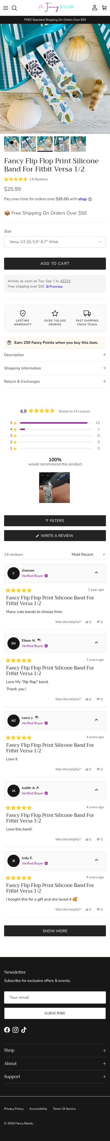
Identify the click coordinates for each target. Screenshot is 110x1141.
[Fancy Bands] (55, 8)
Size (7, 231)
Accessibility (38, 1109)
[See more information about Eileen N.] (96, 643)
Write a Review (66, 537)
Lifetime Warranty (22, 322)
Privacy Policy (14, 1109)
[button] (26, 179)
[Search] (17, 8)
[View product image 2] (28, 144)
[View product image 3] (45, 144)
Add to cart (55, 263)
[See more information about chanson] (96, 573)
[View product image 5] (78, 144)
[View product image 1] (11, 144)
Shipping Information (22, 368)
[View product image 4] (61, 144)
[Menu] (5, 8)
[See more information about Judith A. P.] (96, 791)
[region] (55, 487)
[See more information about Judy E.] (96, 861)
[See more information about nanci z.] (96, 721)
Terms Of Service (64, 1109)
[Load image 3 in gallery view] (55, 79)
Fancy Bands (24, 1123)
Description (14, 354)
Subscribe (55, 1013)
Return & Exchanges (22, 381)
